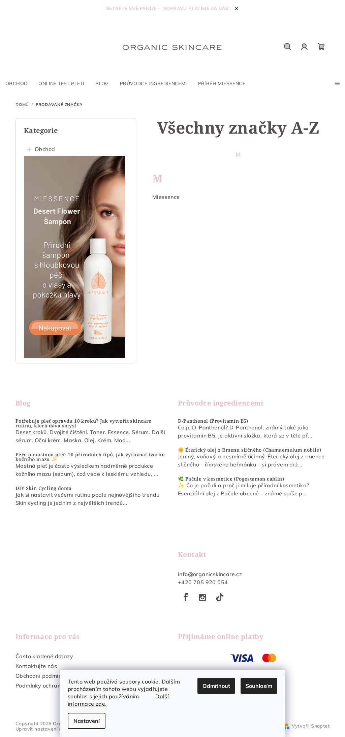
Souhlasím (259, 685)
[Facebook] (185, 597)
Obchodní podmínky (41, 675)
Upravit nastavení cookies (45, 729)
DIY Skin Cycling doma (43, 488)
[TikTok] (219, 597)
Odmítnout (216, 685)
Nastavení (86, 720)
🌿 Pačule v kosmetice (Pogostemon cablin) (231, 479)
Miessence (166, 197)
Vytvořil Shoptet (311, 726)
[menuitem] (16, 83)
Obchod (45, 149)
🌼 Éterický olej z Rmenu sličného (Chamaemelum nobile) (249, 450)
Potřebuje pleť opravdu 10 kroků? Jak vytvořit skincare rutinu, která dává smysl (83, 423)
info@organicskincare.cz (210, 574)
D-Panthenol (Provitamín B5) (213, 421)
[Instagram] (202, 597)
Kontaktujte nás (36, 666)
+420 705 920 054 (203, 582)
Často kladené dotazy (44, 656)
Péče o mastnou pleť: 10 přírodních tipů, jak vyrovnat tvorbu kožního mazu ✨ (90, 457)
